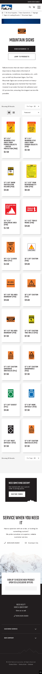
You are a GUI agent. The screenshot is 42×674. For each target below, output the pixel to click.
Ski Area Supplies (11, 13)
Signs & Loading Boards (12, 15)
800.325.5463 (13, 543)
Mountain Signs (27, 15)
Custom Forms (17, 494)
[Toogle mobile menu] (38, 7)
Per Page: (30, 106)
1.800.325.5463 (33, 2)
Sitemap (30, 664)
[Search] (30, 7)
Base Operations (24, 13)
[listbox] (36, 106)
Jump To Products (21, 56)
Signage (35, 13)
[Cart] (34, 7)
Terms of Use (22, 664)
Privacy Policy (13, 664)
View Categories (20, 49)
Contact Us (33, 543)
